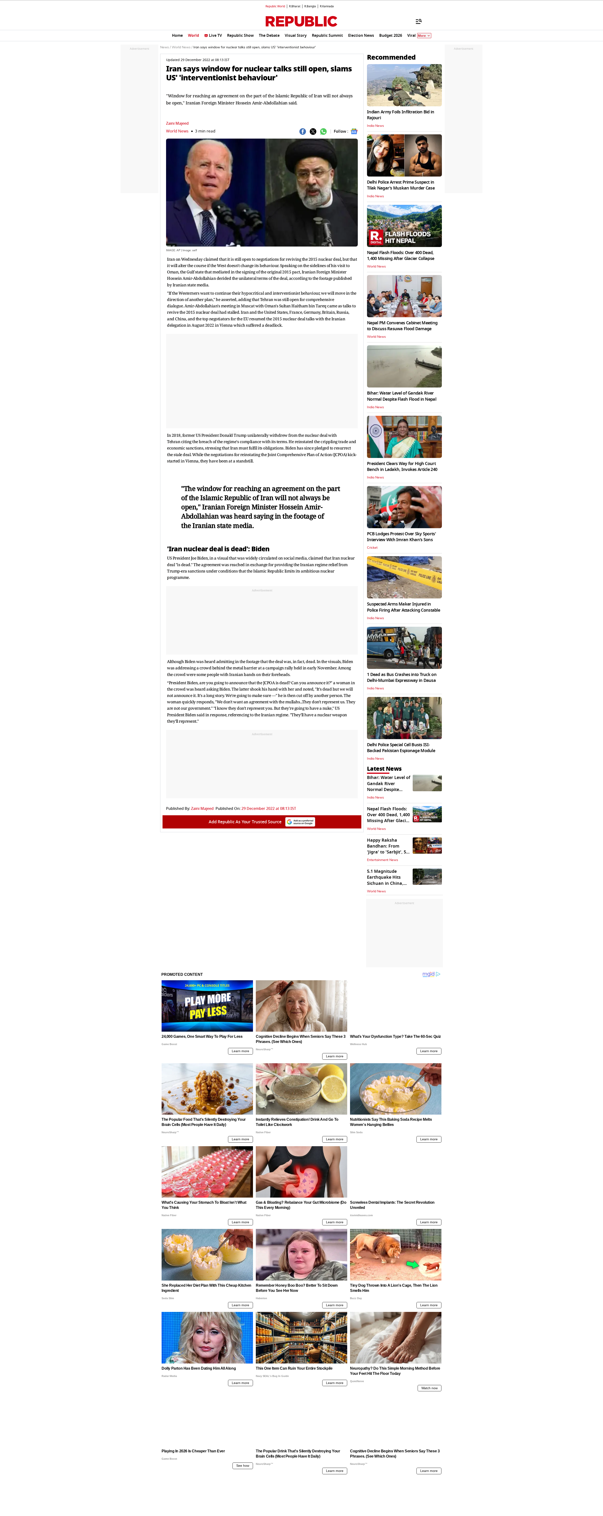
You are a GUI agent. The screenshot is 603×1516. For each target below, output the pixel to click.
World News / (182, 47)
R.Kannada (327, 6)
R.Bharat (294, 6)
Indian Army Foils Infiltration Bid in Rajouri (400, 115)
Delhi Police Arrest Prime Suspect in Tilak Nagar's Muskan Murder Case (401, 185)
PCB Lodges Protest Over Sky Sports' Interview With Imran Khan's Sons (401, 537)
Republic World (275, 6)
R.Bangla (310, 6)
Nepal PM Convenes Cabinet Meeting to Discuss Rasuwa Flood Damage (402, 326)
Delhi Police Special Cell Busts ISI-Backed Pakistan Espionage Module (401, 748)
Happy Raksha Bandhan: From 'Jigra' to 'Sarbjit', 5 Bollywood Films (386, 849)
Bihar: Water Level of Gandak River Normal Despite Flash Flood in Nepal (401, 396)
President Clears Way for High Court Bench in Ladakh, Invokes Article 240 (402, 467)
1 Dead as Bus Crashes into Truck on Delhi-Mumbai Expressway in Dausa (401, 677)
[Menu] (416, 21)
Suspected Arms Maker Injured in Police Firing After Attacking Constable (403, 607)
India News (375, 126)
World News (177, 131)
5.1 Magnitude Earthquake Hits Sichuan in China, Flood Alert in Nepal (387, 880)
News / (165, 47)
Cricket (372, 547)
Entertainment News (382, 860)
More (422, 35)
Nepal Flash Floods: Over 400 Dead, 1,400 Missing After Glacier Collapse (400, 256)
